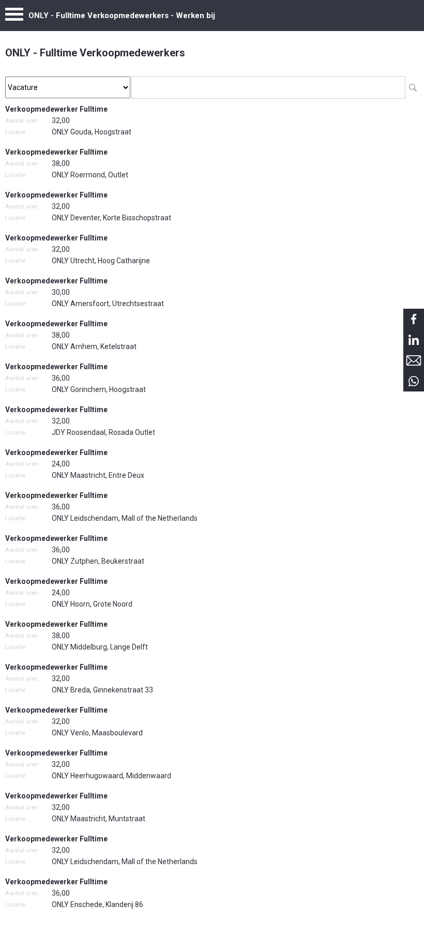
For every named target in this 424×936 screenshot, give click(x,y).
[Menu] (14, 17)
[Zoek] (412, 87)
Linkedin (413, 339)
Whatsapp (413, 381)
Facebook (413, 319)
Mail (413, 360)
